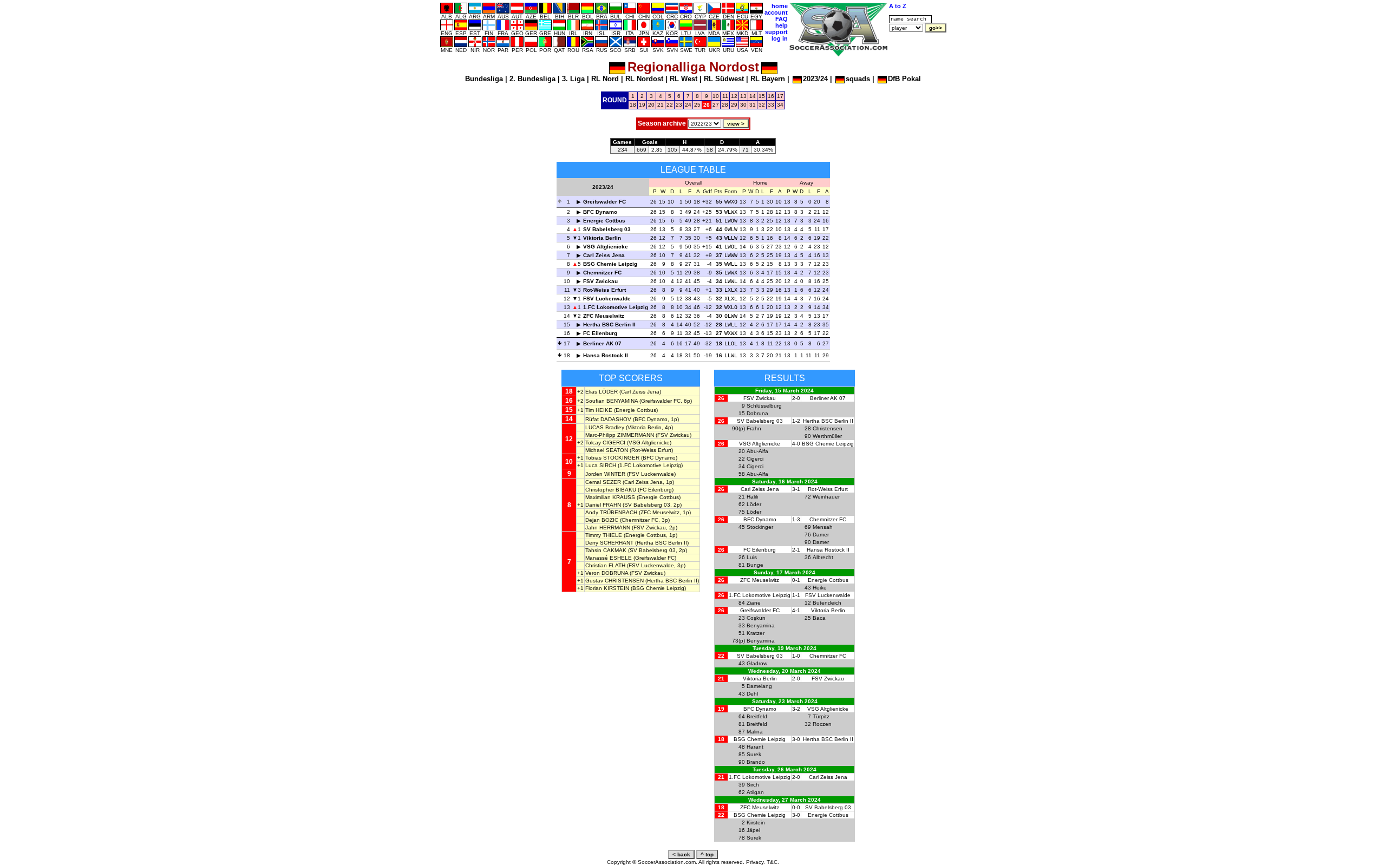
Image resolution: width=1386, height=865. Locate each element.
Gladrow (757, 663)
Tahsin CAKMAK (605, 550)
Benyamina (761, 625)
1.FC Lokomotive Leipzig (615, 307)
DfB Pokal (904, 79)
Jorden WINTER (605, 474)
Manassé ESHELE (608, 558)
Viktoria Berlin (602, 238)
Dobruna (757, 413)
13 (743, 96)
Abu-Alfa (757, 451)
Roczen (822, 724)
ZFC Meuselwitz (603, 316)
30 (743, 105)
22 (669, 105)
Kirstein (756, 822)
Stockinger (760, 527)
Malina (755, 732)
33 (771, 105)
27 (715, 105)
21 (660, 105)
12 (734, 96)
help (781, 25)
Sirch (753, 785)
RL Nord (605, 79)
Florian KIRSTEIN (607, 588)
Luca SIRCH (600, 465)
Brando (756, 762)
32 (762, 105)
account (776, 12)
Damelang (759, 686)
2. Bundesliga (532, 79)
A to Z (897, 6)
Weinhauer (826, 497)
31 (752, 105)
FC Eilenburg (600, 333)
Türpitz (821, 716)
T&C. (773, 862)
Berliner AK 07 (602, 343)
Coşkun (756, 618)
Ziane (754, 603)
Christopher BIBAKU (610, 490)
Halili (752, 497)
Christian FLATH (605, 565)
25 (697, 105)
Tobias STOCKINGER (612, 458)
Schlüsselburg (764, 406)
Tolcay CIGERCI (605, 442)
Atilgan (755, 792)
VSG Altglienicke (605, 247)
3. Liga (573, 79)
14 (752, 96)
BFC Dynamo (600, 212)
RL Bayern (767, 79)
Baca (819, 618)
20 (651, 105)
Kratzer (755, 633)
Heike (820, 588)
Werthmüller (827, 436)
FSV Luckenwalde (607, 299)
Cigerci (755, 459)
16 (771, 96)
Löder (754, 504)
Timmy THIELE (603, 535)
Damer (821, 535)
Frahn (754, 428)
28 (725, 105)
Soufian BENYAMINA (611, 401)
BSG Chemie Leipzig (610, 264)
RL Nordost (644, 79)
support (776, 32)
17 (780, 96)
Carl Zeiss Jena (604, 255)
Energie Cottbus (604, 221)
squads (858, 79)
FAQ (781, 19)
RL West (683, 79)
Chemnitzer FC (602, 273)
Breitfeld (757, 716)
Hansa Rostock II (605, 355)
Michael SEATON (606, 450)
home (780, 6)
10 (715, 96)
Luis (752, 557)
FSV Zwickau (600, 281)
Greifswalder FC (604, 202)
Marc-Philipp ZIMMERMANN (619, 435)
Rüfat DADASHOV (608, 419)
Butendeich (827, 603)
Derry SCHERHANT (609, 543)
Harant (755, 747)
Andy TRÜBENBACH (611, 512)
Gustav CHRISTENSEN (614, 581)
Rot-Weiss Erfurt (604, 290)
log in (780, 38)
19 (642, 105)
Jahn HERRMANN (607, 527)
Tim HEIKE (598, 410)
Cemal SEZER (603, 482)
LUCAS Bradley (604, 427)
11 (725, 96)
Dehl (752, 694)
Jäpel (753, 830)
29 (734, 105)
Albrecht (823, 557)
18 (633, 105)
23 (679, 105)
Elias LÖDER (601, 392)
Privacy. (755, 862)
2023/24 (815, 79)
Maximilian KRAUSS (610, 497)
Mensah (823, 527)
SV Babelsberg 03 (607, 229)
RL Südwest (724, 79)
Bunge (755, 565)
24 (688, 105)
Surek (754, 754)
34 (780, 105)
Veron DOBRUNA (606, 573)
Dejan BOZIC (601, 520)
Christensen (827, 428)
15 (762, 96)
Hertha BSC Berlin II (609, 324)
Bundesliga (484, 79)
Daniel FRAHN (603, 505)
